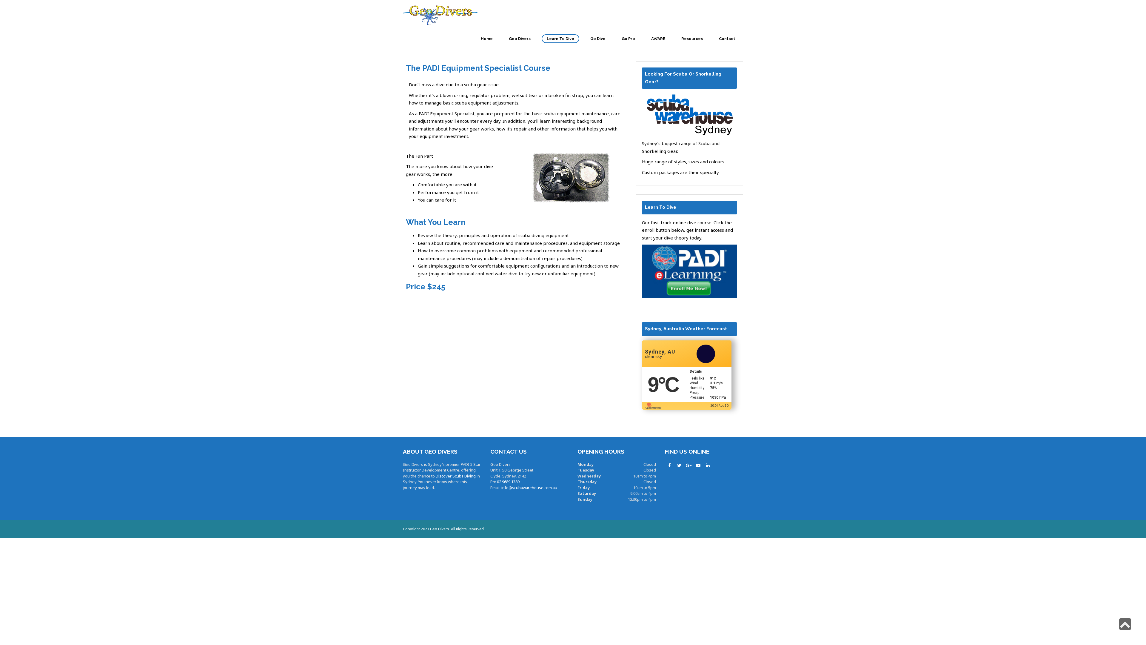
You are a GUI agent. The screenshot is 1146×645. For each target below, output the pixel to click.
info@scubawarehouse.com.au (529, 487)
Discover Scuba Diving (456, 476)
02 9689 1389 (508, 481)
